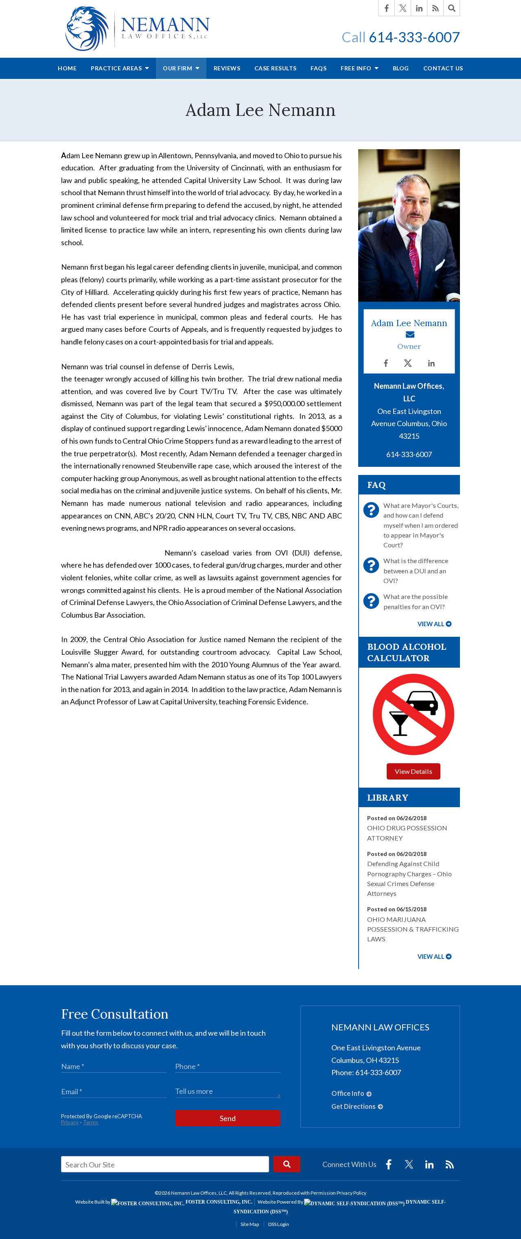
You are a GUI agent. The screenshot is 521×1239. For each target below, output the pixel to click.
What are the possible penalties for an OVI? (415, 601)
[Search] (452, 8)
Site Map (250, 1224)
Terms (90, 1122)
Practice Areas (117, 68)
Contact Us (443, 68)
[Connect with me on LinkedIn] (431, 363)
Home (67, 68)
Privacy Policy (351, 1193)
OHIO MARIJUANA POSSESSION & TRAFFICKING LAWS (413, 929)
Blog (401, 68)
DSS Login (278, 1224)
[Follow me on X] (407, 363)
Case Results (275, 68)
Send (228, 1118)
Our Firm (178, 68)
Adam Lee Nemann (409, 323)
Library (388, 797)
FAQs (318, 68)
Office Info (347, 1093)
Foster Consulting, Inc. (218, 1202)
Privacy (70, 1122)
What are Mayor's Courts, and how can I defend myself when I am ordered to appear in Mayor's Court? (420, 525)
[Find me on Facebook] (386, 363)
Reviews (227, 68)
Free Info (357, 68)
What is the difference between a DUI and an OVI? (415, 570)
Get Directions (353, 1106)
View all (431, 624)
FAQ (376, 484)
